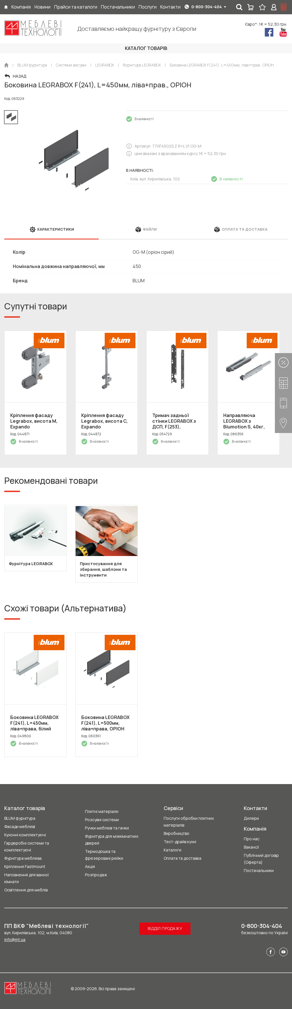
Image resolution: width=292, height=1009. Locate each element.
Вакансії (251, 847)
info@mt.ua (14, 939)
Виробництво (176, 833)
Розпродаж (96, 874)
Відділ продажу (165, 928)
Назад (20, 76)
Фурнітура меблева (23, 858)
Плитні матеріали (101, 811)
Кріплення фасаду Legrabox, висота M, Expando (34, 421)
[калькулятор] (284, 7)
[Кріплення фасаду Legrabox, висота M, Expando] (35, 366)
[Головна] (6, 7)
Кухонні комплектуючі (25, 834)
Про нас (251, 838)
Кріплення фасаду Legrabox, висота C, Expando (104, 421)
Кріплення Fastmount (24, 866)
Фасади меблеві (19, 826)
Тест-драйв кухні (180, 841)
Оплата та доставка (182, 858)
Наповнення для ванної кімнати (26, 878)
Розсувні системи (102, 819)
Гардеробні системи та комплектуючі (26, 846)
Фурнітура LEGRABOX (31, 563)
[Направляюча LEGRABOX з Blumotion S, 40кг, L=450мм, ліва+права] (248, 366)
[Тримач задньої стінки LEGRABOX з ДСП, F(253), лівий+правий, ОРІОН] (177, 366)
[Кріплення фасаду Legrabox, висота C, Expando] (106, 366)
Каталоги (172, 850)
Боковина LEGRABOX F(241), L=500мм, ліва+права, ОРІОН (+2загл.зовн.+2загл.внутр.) (114, 726)
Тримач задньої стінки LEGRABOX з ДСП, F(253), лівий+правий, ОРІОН (176, 424)
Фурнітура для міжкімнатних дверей (111, 839)
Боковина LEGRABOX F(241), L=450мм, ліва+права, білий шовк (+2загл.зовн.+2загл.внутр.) (43, 728)
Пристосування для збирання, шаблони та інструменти (103, 569)
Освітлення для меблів (26, 890)
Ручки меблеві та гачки (107, 828)
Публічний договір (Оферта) (261, 859)
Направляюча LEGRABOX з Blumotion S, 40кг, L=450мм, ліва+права (247, 424)
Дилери (251, 818)
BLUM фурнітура (19, 818)
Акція (90, 866)
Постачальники (259, 870)
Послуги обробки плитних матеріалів (189, 821)
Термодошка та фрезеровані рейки (104, 855)
